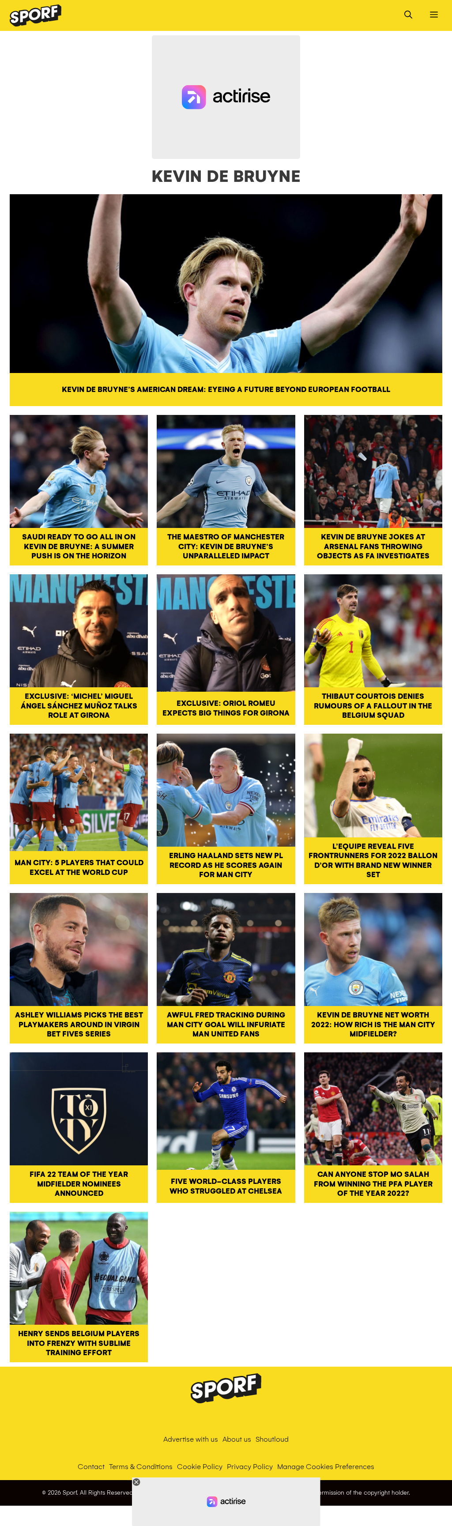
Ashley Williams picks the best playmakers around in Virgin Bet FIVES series (79, 1024)
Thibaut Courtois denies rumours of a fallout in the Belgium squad (373, 706)
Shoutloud (272, 1439)
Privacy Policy (250, 1466)
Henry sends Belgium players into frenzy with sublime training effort (78, 1343)
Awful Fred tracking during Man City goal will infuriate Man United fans (226, 1024)
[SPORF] (35, 15)
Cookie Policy (199, 1466)
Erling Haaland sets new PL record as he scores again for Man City (226, 865)
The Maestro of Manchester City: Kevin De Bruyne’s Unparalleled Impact (225, 546)
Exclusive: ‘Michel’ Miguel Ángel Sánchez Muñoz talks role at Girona (79, 706)
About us (236, 1439)
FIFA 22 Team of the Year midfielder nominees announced (79, 1184)
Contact (91, 1466)
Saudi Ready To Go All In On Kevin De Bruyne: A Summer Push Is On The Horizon (79, 546)
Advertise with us (190, 1439)
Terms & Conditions (141, 1466)
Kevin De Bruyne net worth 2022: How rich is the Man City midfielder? (373, 1024)
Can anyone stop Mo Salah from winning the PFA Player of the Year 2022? (373, 1184)
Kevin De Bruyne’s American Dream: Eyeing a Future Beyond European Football (226, 389)
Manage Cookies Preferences (325, 1466)
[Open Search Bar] (408, 15)
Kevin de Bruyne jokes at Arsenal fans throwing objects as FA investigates (373, 546)
